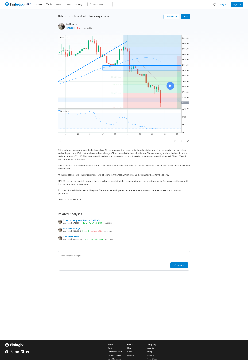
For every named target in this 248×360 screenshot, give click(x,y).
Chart (39, 4)
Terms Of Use (152, 359)
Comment (179, 265)
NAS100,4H (77, 223)
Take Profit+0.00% (96, 223)
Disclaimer (151, 355)
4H (75, 28)
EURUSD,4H (77, 231)
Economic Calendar (115, 352)
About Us (150, 348)
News (58, 4)
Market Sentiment (114, 359)
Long (85, 223)
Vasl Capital (71, 24)
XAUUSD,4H (77, 239)
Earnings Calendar (114, 355)
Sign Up (237, 4)
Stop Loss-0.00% (96, 231)
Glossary (130, 355)
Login (223, 4)
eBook (129, 352)
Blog (129, 348)
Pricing (78, 4)
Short (79, 28)
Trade (185, 16)
